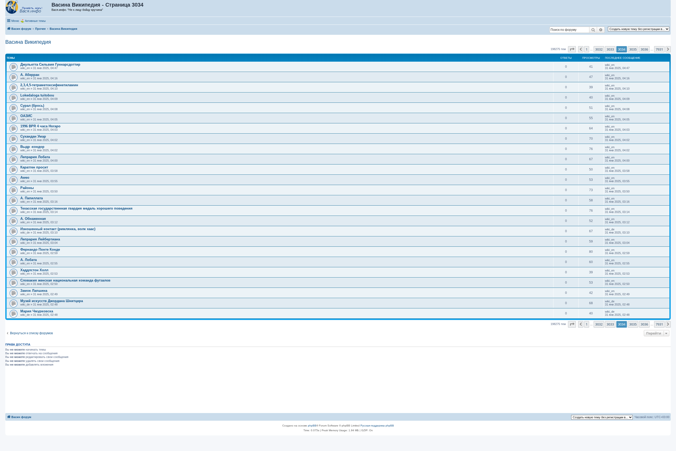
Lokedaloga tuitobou (37, 95)
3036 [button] (644, 49)
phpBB (312, 425)
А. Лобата (28, 260)
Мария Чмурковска (36, 311)
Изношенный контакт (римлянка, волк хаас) (57, 229)
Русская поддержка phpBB (377, 425)
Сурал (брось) (32, 106)
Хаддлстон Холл (34, 270)
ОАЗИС (26, 116)
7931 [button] (659, 49)
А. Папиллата (31, 198)
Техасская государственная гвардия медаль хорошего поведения (76, 208)
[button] (572, 49)
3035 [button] (633, 49)
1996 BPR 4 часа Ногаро (40, 126)
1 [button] (587, 49)
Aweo (24, 178)
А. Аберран (29, 75)
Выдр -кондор (32, 147)
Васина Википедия (28, 42)
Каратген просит (34, 167)
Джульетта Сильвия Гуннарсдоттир (50, 64)
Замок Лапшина (33, 291)
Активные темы (35, 20)
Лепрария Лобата (35, 157)
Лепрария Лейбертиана (40, 239)
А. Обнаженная (33, 219)
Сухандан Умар (33, 136)
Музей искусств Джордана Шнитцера (51, 301)
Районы (27, 188)
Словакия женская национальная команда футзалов (65, 280)
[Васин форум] (28, 7)
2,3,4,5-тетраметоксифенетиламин (49, 85)
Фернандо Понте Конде (40, 249)
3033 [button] (610, 49)
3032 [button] (599, 49)
